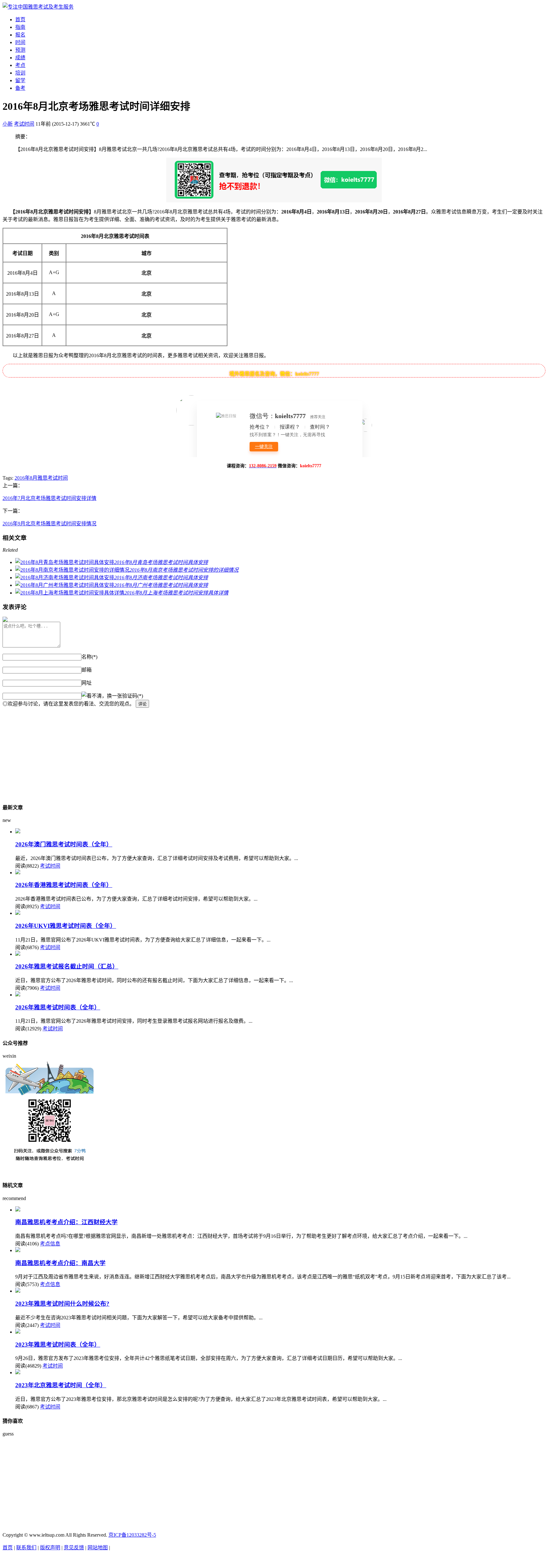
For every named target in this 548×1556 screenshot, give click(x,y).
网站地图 (98, 1547)
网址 (87, 683)
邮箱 (87, 670)
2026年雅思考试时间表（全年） (57, 1007)
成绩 (20, 57)
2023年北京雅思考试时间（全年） (60, 1385)
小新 (8, 124)
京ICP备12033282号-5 (132, 1535)
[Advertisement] (193, 752)
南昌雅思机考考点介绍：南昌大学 (60, 1263)
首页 (20, 19)
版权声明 (50, 1547)
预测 (20, 50)
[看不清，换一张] (102, 695)
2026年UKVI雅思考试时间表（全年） (65, 925)
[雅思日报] (38, 7)
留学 (20, 80)
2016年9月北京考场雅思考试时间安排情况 (49, 523)
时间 (20, 42)
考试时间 (24, 124)
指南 (20, 27)
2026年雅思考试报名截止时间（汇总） (66, 966)
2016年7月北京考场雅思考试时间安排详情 (49, 498)
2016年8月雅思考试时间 (41, 478)
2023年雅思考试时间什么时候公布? (62, 1303)
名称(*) (89, 657)
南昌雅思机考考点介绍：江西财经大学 (66, 1222)
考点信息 (50, 1243)
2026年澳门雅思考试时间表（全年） (63, 844)
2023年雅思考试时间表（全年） (57, 1344)
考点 (20, 65)
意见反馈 (74, 1547)
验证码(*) (132, 696)
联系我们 (26, 1547)
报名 (20, 34)
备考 (20, 88)
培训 (20, 73)
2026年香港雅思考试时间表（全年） (63, 885)
